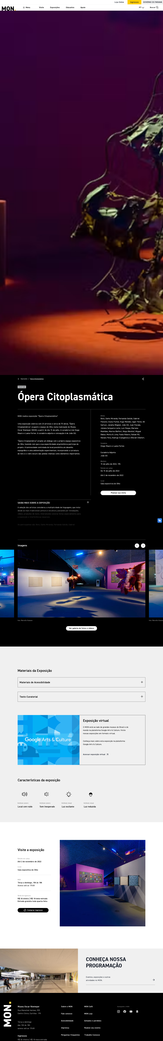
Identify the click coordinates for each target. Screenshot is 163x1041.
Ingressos (134, 2)
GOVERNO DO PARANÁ (152, 2)
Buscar (152, 7)
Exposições (24, 379)
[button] (143, 379)
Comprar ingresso (35, 910)
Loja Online (119, 2)
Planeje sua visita (118, 493)
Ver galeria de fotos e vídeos (81, 628)
